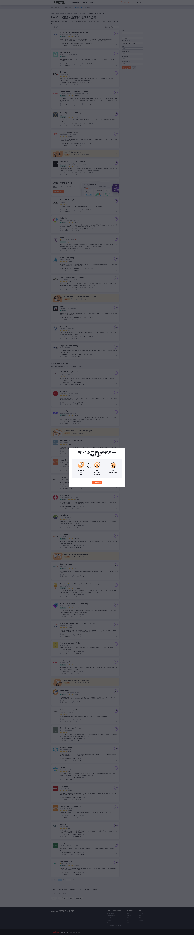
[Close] (123, 450)
